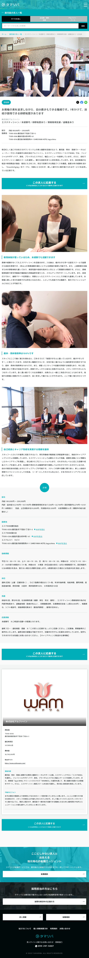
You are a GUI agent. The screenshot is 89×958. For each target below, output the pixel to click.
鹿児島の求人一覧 (15, 34)
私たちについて (25, 928)
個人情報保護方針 (40, 928)
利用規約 (53, 928)
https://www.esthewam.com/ (15, 763)
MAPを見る (40, 529)
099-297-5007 (46, 946)
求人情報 (22, 917)
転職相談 (44, 874)
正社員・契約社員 (44, 19)
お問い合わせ (65, 928)
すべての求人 (16, 19)
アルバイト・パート (73, 19)
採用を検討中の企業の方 (44, 901)
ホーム (4, 34)
